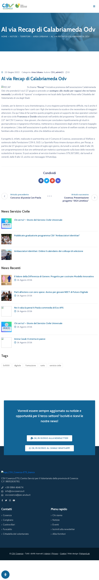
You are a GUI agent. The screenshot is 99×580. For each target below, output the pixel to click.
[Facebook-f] (2, 500)
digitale (17, 365)
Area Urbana (40, 36)
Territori (25, 36)
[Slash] (49, 196)
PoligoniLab (84, 553)
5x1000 (6, 365)
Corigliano (8, 520)
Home (4, 36)
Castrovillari (9, 524)
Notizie (13, 36)
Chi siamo (57, 515)
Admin (47, 553)
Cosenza (7, 515)
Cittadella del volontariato (16, 533)
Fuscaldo (7, 529)
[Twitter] (46, 180)
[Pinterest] (52, 180)
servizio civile (55, 365)
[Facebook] (41, 180)
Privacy (55, 553)
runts (42, 365)
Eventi (55, 524)
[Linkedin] (58, 180)
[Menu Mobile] (94, 6)
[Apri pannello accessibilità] (5, 574)
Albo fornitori (59, 533)
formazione (31, 365)
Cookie (63, 553)
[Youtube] (14, 500)
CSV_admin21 (57, 72)
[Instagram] (10, 500)
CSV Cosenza (17, 553)
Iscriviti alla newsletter (63, 529)
